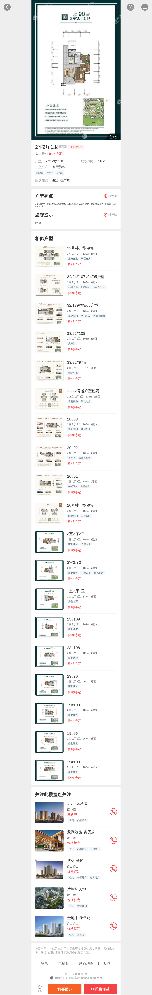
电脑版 (63, 963)
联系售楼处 (100, 989)
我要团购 (65, 989)
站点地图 (86, 963)
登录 (44, 963)
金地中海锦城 (78, 918)
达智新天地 (76, 889)
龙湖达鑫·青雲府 (81, 832)
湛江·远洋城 (61, 180)
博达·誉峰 (75, 861)
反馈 (107, 963)
